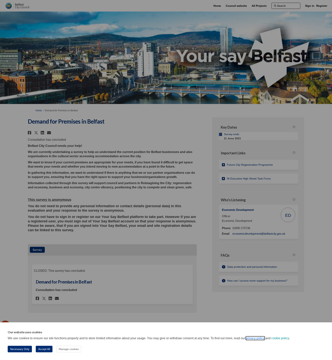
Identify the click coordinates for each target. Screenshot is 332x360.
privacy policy (255, 338)
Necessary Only (19, 349)
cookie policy (280, 338)
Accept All (44, 349)
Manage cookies (69, 349)
